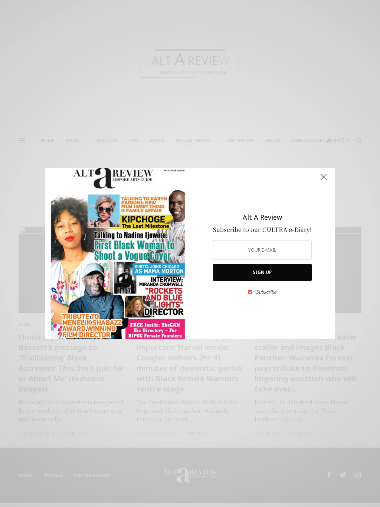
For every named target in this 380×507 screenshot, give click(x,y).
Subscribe (266, 292)
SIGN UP (262, 272)
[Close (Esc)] (323, 180)
